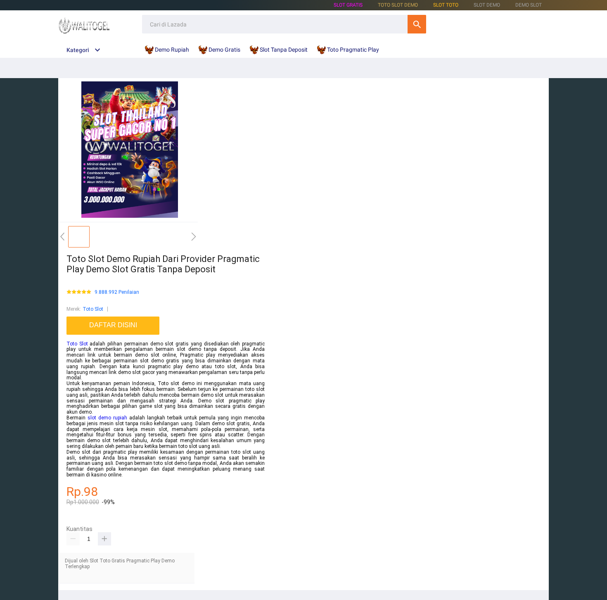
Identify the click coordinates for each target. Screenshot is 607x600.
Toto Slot (93, 309)
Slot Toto (445, 5)
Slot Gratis (348, 5)
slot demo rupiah (107, 418)
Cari (417, 24)
